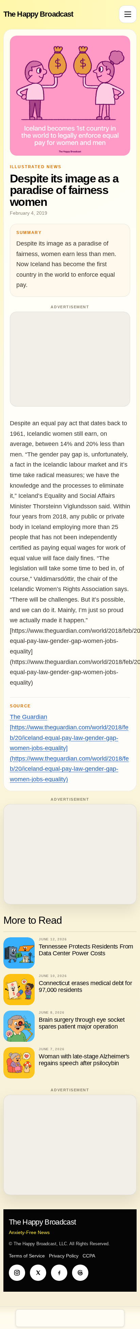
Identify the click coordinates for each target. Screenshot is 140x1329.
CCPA (89, 1255)
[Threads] (80, 1273)
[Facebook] (59, 1273)
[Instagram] (17, 1273)
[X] (38, 1273)
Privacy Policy (63, 1255)
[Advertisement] (70, 359)
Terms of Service (27, 1255)
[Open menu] (128, 14)
